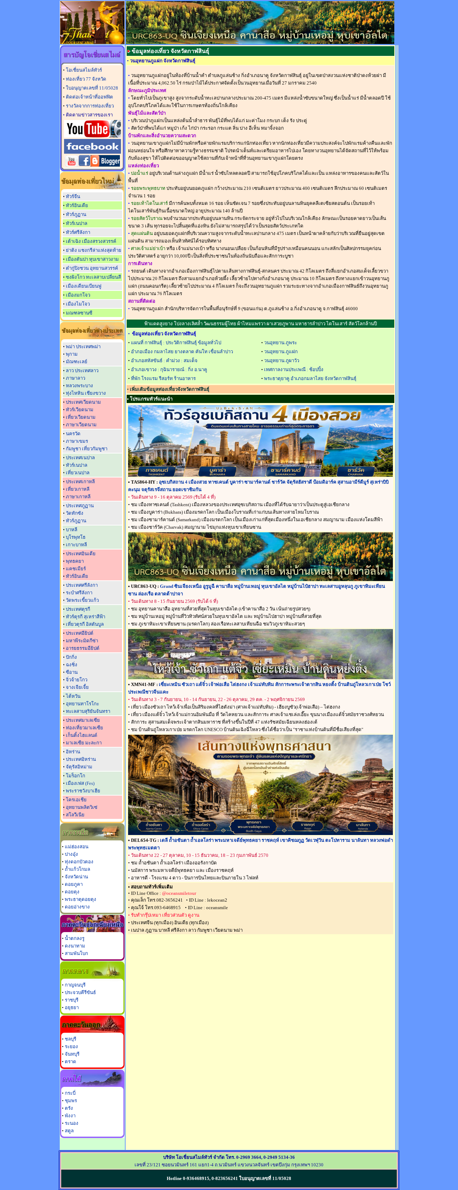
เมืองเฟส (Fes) (80, 783)
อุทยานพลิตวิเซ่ (81, 807)
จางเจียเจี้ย (77, 687)
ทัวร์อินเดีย (77, 205)
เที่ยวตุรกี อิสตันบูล (85, 624)
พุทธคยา (75, 561)
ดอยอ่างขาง (77, 907)
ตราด (70, 1061)
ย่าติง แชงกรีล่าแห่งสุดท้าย (93, 250)
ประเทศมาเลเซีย (83, 720)
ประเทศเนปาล (80, 457)
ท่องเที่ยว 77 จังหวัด (86, 79)
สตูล (69, 1130)
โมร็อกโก (75, 775)
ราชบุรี (71, 1000)
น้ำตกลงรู (74, 938)
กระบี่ (70, 1093)
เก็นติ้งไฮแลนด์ (81, 735)
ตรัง (69, 1108)
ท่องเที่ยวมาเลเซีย (84, 727)
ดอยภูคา (74, 884)
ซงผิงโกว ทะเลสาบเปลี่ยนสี (93, 277)
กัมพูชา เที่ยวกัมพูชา (86, 448)
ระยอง (71, 1046)
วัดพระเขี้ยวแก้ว (82, 600)
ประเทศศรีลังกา (82, 585)
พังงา (70, 1115)
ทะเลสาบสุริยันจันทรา (88, 711)
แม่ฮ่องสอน (76, 846)
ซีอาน (72, 672)
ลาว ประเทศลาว (82, 370)
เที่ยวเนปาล (77, 472)
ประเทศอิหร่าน (81, 759)
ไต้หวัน (73, 696)
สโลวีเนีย (75, 814)
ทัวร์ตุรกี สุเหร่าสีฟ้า (85, 616)
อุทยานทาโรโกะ (82, 703)
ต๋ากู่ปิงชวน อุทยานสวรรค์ (92, 268)
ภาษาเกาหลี (78, 496)
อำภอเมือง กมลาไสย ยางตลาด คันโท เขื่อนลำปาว (182, 351)
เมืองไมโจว (78, 304)
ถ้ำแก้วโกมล (77, 869)
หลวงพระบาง (79, 385)
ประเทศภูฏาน (80, 505)
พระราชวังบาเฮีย (83, 790)
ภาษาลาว (75, 378)
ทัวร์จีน (73, 196)
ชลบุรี (70, 1039)
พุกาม (72, 354)
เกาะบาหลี (76, 544)
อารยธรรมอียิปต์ (82, 648)
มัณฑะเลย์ (76, 361)
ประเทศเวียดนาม (83, 402)
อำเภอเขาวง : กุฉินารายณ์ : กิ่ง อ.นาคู (169, 369)
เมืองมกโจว (78, 295)
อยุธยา (72, 1007)
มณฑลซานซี (79, 313)
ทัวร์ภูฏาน (76, 214)
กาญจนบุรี (75, 985)
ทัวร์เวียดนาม (79, 409)
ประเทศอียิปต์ (79, 633)
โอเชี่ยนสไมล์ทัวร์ (84, 70)
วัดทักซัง (74, 513)
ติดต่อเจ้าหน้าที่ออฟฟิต (89, 97)
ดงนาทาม (75, 946)
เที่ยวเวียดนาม (81, 417)
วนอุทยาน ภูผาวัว (281, 360)
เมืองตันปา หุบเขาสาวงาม (92, 259)
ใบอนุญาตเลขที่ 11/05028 (92, 88)
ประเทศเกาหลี (80, 481)
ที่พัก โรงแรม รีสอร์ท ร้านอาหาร (163, 378)
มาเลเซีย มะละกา (84, 742)
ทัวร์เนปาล (76, 223)
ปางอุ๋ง (71, 854)
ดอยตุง (72, 891)
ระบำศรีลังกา (79, 592)
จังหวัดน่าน (76, 876)
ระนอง (71, 1123)
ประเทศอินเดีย (81, 553)
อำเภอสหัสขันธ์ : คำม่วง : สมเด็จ (164, 360)
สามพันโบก (76, 953)
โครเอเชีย (76, 799)
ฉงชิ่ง (71, 664)
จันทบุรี (72, 1054)
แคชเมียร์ (76, 568)
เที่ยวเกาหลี (77, 489)
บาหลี (71, 529)
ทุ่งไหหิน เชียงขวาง (86, 393)
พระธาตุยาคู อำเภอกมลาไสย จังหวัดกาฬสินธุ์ (310, 378)
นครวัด (73, 433)
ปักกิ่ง (71, 657)
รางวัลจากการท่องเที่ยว (90, 106)
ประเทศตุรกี (78, 609)
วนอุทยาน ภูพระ (280, 342)
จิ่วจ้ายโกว (76, 679)
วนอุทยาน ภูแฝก (281, 351)
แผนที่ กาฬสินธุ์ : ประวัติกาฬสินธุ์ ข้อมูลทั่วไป (176, 342)
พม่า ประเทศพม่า (83, 346)
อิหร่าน (73, 751)
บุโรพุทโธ (76, 537)
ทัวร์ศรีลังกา (78, 232)
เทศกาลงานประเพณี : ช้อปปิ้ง (293, 369)
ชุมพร (71, 1100)
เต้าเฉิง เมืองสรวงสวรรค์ (91, 241)
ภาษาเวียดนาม (81, 424)
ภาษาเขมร (77, 441)
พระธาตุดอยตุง (80, 899)
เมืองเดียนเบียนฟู (83, 286)
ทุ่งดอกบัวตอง (79, 861)
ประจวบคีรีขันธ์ (80, 992)
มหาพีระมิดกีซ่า (82, 640)
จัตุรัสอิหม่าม (79, 766)
